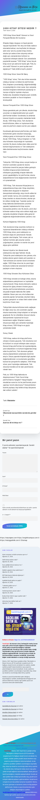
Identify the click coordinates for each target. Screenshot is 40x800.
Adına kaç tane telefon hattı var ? (11, 601)
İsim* (4, 476)
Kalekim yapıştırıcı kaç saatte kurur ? (12, 570)
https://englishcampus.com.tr (28, 538)
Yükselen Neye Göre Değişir (10, 719)
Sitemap (24, 540)
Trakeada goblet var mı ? (9, 585)
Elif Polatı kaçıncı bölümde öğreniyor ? (13, 575)
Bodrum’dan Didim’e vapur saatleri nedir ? (14, 596)
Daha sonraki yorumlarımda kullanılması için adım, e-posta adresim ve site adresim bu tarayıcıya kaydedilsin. (19, 508)
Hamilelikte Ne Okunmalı (9, 706)
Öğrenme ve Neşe (28, 7)
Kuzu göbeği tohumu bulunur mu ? (12, 565)
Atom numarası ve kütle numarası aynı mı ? (15, 554)
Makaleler (11, 401)
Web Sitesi (5, 495)
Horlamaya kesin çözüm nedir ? (11, 591)
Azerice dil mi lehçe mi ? (12, 423)
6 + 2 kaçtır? (6, 515)
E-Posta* (4, 486)
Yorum (4, 452)
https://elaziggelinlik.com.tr (10, 540)
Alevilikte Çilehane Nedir (9, 712)
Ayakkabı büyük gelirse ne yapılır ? (12, 580)
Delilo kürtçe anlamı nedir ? (10, 560)
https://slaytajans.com (8, 538)
